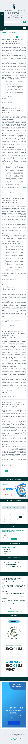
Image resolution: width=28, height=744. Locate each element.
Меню (4, 28)
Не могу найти (7, 537)
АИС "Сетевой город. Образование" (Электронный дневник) (13, 601)
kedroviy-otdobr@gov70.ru (17, 738)
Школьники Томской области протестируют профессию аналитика (12, 110)
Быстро (5, 533)
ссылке (18, 243)
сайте (6, 138)
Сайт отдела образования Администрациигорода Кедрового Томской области (14, 14)
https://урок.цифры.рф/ (17, 387)
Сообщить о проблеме (14, 722)
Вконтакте (7, 549)
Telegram (6, 553)
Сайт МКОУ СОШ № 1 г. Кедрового (11, 562)
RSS (15, 32)
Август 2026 (14, 505)
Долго (5, 535)
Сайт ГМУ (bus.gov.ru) (8, 608)
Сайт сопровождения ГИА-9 (10, 606)
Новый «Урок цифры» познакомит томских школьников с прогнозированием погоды (14, 201)
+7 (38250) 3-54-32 (7, 738)
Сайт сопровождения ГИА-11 (10, 603)
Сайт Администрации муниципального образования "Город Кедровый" (11, 579)
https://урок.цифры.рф (19, 455)
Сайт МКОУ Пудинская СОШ (10, 564)
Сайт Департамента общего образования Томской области (14, 582)
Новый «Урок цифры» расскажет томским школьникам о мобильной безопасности (13, 41)
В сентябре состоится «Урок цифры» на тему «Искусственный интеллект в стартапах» (13, 404)
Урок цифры (6, 102)
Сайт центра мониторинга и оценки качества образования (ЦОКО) (12, 590)
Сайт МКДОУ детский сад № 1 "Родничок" (13, 566)
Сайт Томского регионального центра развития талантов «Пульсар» (13, 594)
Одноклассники (7, 551)
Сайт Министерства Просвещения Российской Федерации (13, 597)
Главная (4, 32)
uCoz (14, 741)
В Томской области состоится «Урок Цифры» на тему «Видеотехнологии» (12, 287)
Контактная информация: (14, 732)
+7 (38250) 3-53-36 (16, 738)
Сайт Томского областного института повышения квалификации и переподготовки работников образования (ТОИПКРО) (13, 587)
